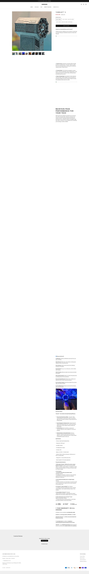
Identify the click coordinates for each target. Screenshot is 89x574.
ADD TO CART (66, 25)
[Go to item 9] (39, 53)
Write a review (44, 540)
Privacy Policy (82, 556)
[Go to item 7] (33, 53)
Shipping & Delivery (83, 561)
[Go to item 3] (20, 53)
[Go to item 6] (30, 53)
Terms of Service (83, 559)
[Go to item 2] (16, 53)
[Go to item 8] (36, 53)
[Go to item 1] (13, 53)
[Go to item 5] (26, 53)
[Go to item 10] (43, 53)
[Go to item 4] (23, 53)
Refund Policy (82, 557)
